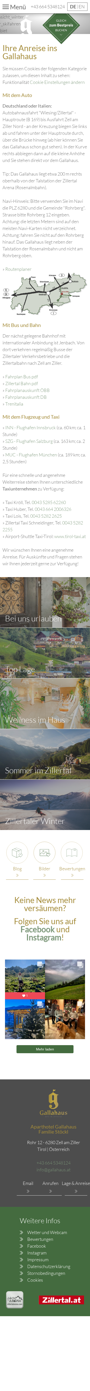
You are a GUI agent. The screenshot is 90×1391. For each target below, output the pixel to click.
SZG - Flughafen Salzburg (29, 441)
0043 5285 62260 (49, 502)
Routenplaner (18, 269)
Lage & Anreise (76, 1183)
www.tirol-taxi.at (70, 536)
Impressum (37, 1259)
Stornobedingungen (46, 1273)
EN (81, 6)
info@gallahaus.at (53, 1169)
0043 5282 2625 (46, 516)
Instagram (36, 1252)
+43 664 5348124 (48, 6)
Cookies (35, 1280)
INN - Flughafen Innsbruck (30, 427)
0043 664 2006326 (53, 509)
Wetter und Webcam (47, 1232)
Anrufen (50, 1183)
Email (28, 1183)
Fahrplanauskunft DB (26, 397)
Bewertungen (40, 1239)
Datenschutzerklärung (48, 1266)
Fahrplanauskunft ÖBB (27, 390)
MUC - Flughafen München (31, 454)
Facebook (38, 929)
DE (73, 6)
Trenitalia (14, 404)
